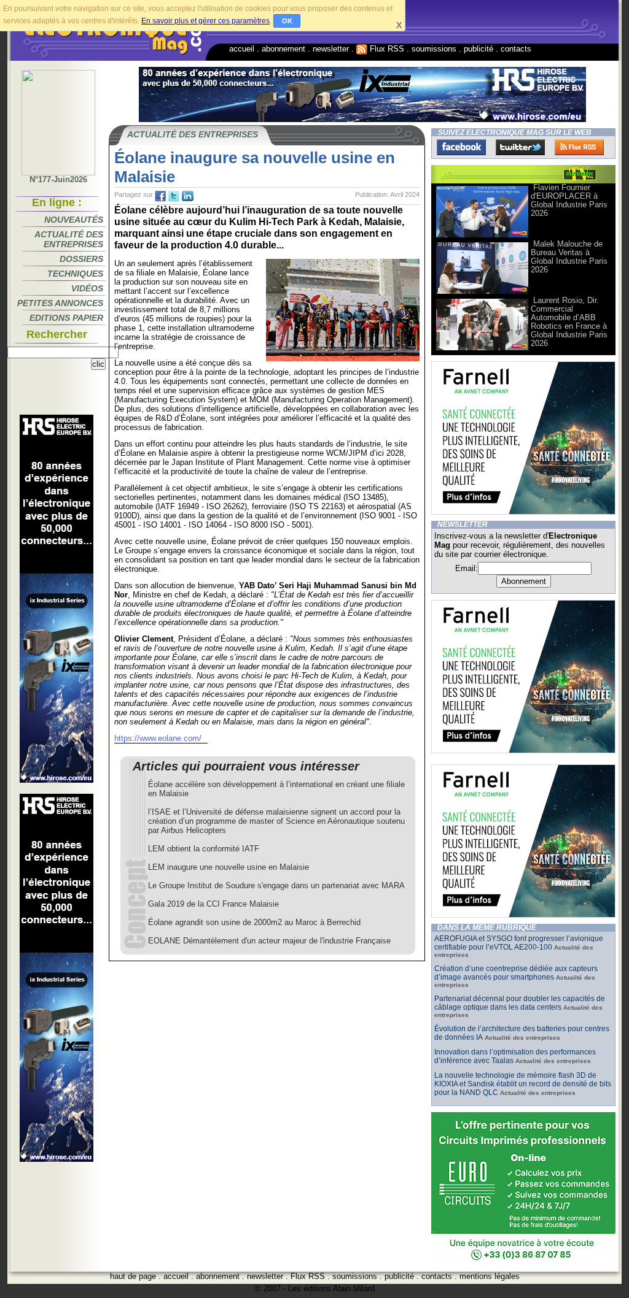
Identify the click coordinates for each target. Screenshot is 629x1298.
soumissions (434, 48)
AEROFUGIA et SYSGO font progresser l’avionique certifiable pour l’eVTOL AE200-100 (518, 942)
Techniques (75, 273)
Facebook (461, 147)
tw (174, 196)
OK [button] (287, 21)
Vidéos (87, 288)
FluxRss (579, 147)
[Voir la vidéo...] (482, 236)
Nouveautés (73, 220)
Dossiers (81, 259)
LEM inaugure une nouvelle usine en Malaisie (228, 867)
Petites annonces (60, 303)
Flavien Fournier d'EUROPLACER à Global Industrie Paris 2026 (569, 200)
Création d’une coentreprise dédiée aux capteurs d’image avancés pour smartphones (516, 972)
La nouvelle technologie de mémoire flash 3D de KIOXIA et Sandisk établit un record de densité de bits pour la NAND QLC (522, 1084)
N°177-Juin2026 (58, 179)
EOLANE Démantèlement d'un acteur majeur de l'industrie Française (269, 940)
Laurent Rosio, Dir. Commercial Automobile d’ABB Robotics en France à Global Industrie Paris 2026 (569, 322)
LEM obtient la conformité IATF (203, 848)
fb (160, 196)
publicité (478, 48)
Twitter (520, 147)
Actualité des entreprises (68, 239)
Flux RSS (385, 48)
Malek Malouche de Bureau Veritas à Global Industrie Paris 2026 (569, 256)
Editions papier (66, 318)
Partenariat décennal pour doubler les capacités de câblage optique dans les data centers (519, 1003)
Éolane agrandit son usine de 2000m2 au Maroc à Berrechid (254, 922)
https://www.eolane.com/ (157, 738)
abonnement (283, 48)
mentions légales (489, 1276)
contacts (516, 48)
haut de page (133, 1276)
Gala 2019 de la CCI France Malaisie (213, 903)
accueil (241, 48)
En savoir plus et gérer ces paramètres (205, 21)
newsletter (331, 48)
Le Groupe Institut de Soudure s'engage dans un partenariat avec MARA (276, 885)
